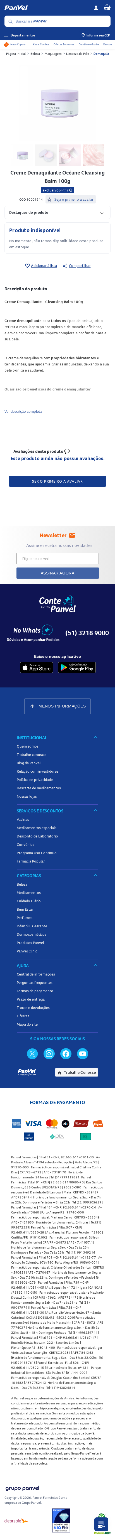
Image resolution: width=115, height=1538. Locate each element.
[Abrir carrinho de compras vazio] (107, 7)
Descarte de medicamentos (39, 787)
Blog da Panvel (28, 762)
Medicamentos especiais (36, 827)
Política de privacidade (35, 779)
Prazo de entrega (31, 999)
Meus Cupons (17, 44)
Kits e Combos (41, 44)
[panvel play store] (77, 667)
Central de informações (36, 974)
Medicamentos (29, 892)
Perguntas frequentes (34, 982)
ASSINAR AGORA (58, 573)
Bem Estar (25, 909)
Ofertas (23, 1015)
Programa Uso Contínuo (37, 852)
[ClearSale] (16, 1520)
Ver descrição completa (23, 411)
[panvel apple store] (37, 667)
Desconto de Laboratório (37, 836)
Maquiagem (53, 53)
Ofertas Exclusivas (64, 44)
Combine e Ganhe (89, 44)
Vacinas (23, 819)
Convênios (25, 844)
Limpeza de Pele (77, 53)
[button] (57, 212)
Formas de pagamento (35, 990)
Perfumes (24, 917)
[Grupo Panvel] (22, 1487)
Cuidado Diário (29, 900)
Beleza (35, 53)
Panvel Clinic (27, 951)
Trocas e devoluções (33, 1007)
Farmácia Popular (31, 861)
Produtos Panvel (30, 942)
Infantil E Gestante (32, 925)
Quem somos (28, 746)
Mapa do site (27, 1024)
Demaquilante (104, 53)
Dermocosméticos (31, 934)
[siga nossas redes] (32, 1053)
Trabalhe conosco (31, 754)
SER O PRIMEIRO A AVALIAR (57, 481)
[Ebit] (61, 1520)
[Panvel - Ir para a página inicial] (46, 7)
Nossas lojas (27, 796)
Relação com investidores (37, 771)
